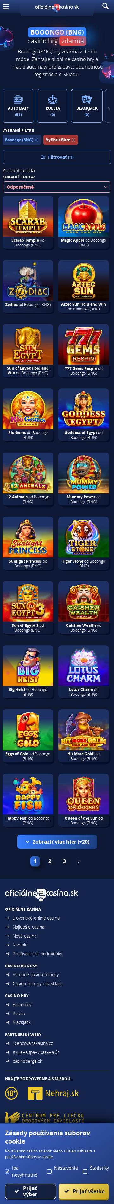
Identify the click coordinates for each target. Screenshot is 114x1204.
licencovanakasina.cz (33, 1043)
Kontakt (20, 945)
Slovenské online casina (36, 918)
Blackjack (22, 1022)
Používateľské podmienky (37, 954)
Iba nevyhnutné (24, 1171)
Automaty (22, 1004)
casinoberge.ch (27, 1061)
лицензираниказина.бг (36, 1052)
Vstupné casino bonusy (36, 975)
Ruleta (19, 1013)
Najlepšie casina (28, 927)
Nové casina (24, 936)
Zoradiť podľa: (19, 177)
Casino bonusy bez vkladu (38, 983)
